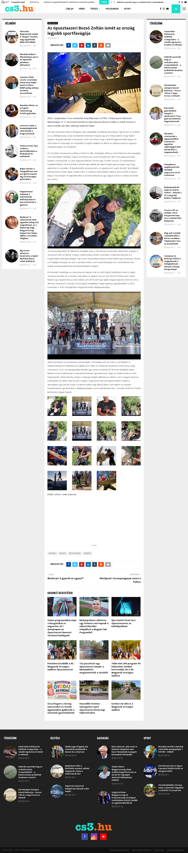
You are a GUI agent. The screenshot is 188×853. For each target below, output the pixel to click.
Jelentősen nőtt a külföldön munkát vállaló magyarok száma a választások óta (77, 770)
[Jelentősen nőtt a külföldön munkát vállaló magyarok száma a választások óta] (57, 771)
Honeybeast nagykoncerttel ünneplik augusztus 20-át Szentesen (172, 170)
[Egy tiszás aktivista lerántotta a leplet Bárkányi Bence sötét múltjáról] (11, 255)
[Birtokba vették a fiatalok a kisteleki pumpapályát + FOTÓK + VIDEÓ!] (150, 752)
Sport (127, 9)
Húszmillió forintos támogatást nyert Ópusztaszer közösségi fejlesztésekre (92, 708)
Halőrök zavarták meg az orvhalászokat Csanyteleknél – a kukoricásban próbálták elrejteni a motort (173, 65)
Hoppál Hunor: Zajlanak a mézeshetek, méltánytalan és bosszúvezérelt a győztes (28, 198)
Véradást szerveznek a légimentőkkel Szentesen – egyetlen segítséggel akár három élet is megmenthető (172, 143)
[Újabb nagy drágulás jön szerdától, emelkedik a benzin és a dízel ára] (57, 752)
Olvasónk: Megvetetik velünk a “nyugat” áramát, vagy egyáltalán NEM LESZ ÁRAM (29, 37)
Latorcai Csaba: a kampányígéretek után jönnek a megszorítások (28, 129)
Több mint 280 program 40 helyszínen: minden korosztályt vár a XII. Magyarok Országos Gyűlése (126, 670)
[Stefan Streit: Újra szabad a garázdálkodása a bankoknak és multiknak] (11, 151)
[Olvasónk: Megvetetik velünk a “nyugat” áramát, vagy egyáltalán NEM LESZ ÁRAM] (11, 36)
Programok (112, 9)
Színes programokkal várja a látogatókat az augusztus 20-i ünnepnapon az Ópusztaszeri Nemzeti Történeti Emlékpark (61, 628)
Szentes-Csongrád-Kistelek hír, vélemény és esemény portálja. (69, 2)
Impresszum (159, 850)
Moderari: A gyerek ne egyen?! (65, 578)
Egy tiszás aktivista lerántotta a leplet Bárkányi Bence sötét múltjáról (29, 256)
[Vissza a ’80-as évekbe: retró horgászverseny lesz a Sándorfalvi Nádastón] (156, 215)
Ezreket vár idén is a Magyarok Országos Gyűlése (122, 707)
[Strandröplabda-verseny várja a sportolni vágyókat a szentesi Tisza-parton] (150, 790)
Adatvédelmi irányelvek (119, 850)
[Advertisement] (94, 524)
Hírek (82, 9)
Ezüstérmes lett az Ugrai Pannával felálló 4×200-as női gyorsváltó (170, 768)
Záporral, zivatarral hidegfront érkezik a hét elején (77, 788)
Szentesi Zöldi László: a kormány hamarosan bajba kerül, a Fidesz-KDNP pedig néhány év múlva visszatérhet (29, 85)
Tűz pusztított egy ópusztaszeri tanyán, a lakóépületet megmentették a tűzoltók (93, 668)
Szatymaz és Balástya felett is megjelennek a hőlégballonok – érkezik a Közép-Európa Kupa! (172, 262)
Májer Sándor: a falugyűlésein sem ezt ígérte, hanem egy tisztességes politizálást (28, 174)
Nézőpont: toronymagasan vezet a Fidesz (120, 580)
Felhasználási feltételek (141, 850)
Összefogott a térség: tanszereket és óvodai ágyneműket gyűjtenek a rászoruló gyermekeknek (60, 708)
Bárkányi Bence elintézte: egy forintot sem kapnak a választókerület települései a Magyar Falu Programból (93, 626)
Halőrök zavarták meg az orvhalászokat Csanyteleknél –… (143, 2)
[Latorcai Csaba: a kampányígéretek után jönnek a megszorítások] (11, 131)
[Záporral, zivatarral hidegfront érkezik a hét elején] (57, 791)
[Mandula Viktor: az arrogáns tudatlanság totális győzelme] (11, 110)
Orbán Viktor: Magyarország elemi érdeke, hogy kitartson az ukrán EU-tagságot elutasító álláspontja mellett (124, 773)
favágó (62, 553)
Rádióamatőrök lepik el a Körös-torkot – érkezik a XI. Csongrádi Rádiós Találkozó (173, 193)
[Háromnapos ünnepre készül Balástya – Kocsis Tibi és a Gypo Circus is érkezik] (156, 90)
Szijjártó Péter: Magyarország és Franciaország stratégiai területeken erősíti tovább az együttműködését (124, 798)
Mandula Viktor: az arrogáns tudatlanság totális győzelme (29, 109)
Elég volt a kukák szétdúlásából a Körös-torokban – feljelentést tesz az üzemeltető (172, 238)
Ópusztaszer (52, 23)
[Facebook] (161, 9)
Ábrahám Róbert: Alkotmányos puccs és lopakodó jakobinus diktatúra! (29, 60)
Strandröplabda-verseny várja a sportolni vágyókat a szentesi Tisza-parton (171, 787)
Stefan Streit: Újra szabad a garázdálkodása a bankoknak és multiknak (29, 151)
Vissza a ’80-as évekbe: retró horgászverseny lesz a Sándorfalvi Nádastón (172, 216)
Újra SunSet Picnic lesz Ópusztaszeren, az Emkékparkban (123, 623)
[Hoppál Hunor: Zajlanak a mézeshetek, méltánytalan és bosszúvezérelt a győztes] (11, 197)
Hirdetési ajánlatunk (175, 850)
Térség (94, 9)
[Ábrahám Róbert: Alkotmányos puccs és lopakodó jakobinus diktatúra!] (11, 59)
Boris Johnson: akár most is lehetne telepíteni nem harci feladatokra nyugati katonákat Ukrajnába (124, 750)
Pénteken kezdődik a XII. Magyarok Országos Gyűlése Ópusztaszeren (60, 667)
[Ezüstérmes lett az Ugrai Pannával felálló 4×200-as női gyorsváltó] (150, 771)
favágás (52, 553)
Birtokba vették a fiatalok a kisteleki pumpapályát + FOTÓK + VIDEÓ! (170, 749)
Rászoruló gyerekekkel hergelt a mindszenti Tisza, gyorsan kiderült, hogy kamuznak (172, 114)
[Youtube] (168, 9)
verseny (87, 553)
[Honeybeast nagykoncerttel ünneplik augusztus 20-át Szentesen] (156, 169)
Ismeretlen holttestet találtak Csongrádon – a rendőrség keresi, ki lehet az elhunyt (173, 38)
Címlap (70, 9)
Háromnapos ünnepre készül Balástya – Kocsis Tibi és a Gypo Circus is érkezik (172, 90)
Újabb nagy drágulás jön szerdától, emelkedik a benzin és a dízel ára (76, 749)
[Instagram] (164, 9)
